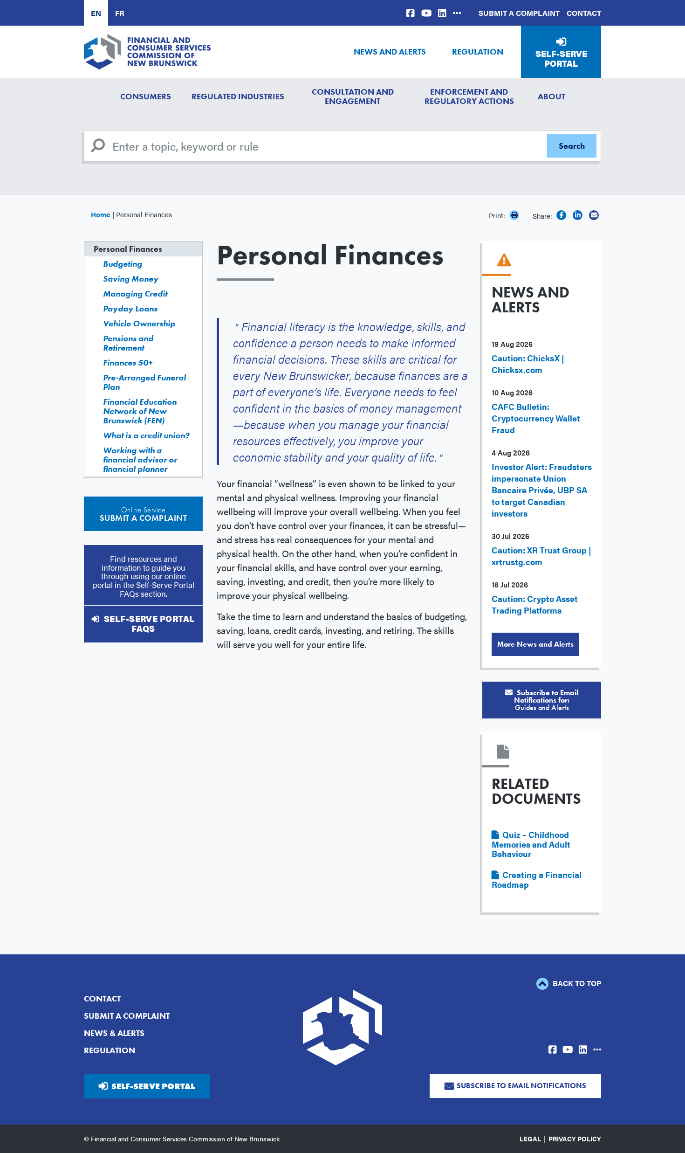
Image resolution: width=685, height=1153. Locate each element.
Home (100, 214)
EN (96, 12)
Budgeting (122, 263)
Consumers (145, 96)
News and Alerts (390, 51)
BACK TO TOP (576, 983)
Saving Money (130, 278)
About (551, 96)
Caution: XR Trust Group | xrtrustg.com (541, 555)
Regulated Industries (238, 96)
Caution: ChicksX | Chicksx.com (528, 363)
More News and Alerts (535, 644)
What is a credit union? (146, 435)
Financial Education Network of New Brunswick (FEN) (140, 411)
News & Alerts (114, 1033)
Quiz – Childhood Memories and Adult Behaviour (531, 844)
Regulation (477, 51)
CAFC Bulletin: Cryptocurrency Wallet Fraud (536, 417)
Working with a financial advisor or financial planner (140, 459)
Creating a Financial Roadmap (537, 879)
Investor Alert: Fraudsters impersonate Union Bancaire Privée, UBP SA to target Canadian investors (542, 490)
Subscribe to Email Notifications (521, 1086)
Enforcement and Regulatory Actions (469, 96)
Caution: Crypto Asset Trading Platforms (535, 604)
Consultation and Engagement (353, 96)
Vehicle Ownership (139, 323)
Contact (584, 12)
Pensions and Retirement (128, 343)
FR (119, 12)
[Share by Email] (594, 215)
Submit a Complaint (519, 12)
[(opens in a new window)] (410, 13)
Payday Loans (130, 308)
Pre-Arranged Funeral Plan (144, 382)
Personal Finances (128, 248)
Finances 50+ (127, 362)
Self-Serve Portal (561, 58)
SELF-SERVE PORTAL (153, 1086)
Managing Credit (135, 293)
